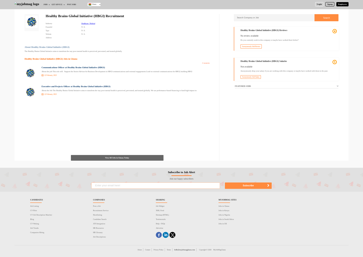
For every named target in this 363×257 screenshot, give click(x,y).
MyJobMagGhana (219, 250)
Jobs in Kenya (224, 210)
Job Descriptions (99, 237)
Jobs (45, 5)
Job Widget (160, 206)
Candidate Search (99, 219)
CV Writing (34, 224)
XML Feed (160, 210)
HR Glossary (98, 232)
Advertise (159, 228)
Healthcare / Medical (88, 24)
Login (319, 4)
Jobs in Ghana (224, 206)
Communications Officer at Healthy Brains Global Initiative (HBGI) (73, 67)
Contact (147, 250)
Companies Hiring (37, 232)
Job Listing (34, 206)
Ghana (94, 4)
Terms (169, 250)
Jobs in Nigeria (224, 215)
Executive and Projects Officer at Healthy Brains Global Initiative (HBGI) (76, 86)
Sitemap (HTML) (162, 215)
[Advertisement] (117, 124)
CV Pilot (33, 210)
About (139, 250)
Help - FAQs (160, 224)
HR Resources (98, 228)
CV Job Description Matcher (41, 215)
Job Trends (34, 228)
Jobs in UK (223, 224)
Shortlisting (97, 215)
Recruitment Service (101, 210)
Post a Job (97, 206)
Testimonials (161, 219)
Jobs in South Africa (226, 219)
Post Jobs (71, 5)
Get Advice (57, 5)
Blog (32, 219)
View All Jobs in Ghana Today (117, 158)
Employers (342, 4)
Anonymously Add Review (251, 46)
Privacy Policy (158, 250)
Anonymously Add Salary (250, 77)
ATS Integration (99, 224)
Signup (330, 4)
